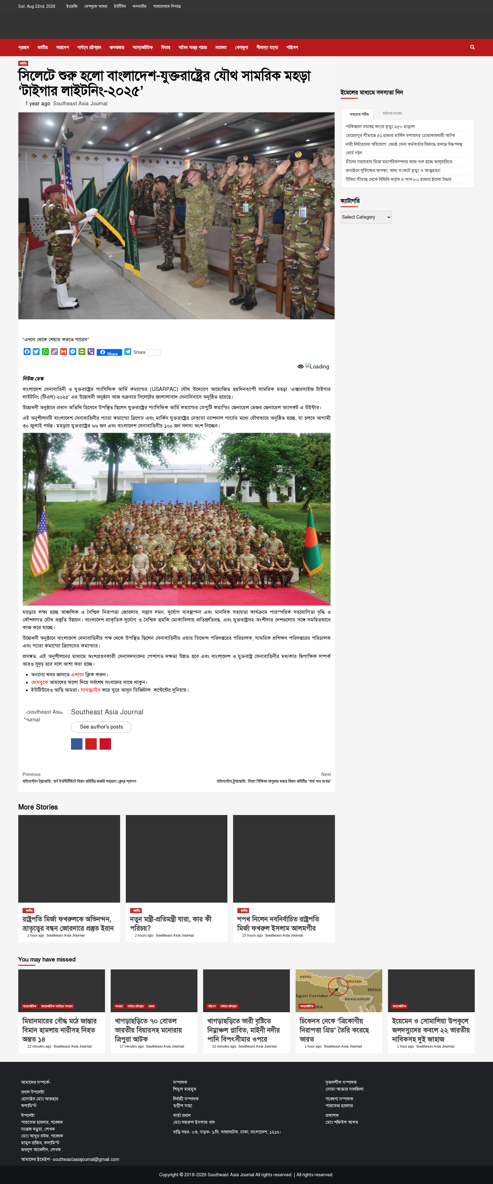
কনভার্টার (139, 6)
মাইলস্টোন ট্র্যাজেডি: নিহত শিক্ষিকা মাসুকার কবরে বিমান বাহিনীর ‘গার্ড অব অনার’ (274, 778)
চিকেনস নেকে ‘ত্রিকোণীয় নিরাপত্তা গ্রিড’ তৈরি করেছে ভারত (334, 1030)
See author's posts (101, 727)
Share (140, 352)
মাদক (151, 1006)
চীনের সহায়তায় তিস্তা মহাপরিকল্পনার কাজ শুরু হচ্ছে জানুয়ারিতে (399, 162)
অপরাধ (119, 1006)
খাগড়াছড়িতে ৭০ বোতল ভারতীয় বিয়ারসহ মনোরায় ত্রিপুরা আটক (148, 1030)
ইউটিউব (120, 6)
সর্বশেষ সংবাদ (392, 114)
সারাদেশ (62, 47)
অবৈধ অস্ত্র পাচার (193, 47)
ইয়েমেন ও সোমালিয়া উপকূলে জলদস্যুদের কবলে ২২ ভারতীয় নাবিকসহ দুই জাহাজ (431, 1030)
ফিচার (165, 47)
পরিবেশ (292, 47)
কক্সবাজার (117, 47)
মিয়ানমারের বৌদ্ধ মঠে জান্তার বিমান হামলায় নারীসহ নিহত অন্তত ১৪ (60, 1030)
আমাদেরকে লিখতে (167, 6)
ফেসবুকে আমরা (95, 6)
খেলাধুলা (241, 47)
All (298, 1175)
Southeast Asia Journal (80, 103)
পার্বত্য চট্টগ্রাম (89, 47)
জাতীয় (43, 47)
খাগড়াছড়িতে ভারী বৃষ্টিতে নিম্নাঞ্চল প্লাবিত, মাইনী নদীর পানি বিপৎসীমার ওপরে (243, 1030)
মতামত (221, 47)
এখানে (77, 674)
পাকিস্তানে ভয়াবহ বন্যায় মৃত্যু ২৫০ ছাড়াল (380, 127)
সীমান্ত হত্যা (267, 47)
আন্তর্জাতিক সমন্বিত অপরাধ (56, 1006)
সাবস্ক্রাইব (90, 690)
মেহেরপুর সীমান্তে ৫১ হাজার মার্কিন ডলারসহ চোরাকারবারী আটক (400, 135)
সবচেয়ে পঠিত (359, 114)
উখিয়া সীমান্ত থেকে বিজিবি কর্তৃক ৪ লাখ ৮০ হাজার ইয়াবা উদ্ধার (398, 179)
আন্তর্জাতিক (143, 47)
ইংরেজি (72, 6)
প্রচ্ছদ (23, 47)
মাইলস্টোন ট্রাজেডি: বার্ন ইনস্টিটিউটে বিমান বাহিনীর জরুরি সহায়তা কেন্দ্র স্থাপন (79, 778)
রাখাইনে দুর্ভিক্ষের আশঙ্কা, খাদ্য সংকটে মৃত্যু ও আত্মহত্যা (393, 171)
